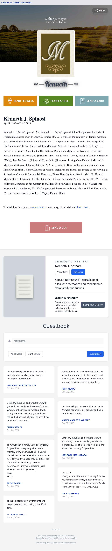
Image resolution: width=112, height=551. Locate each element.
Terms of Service (64, 538)
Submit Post (95, 353)
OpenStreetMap (59, 542)
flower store (82, 207)
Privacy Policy (47, 538)
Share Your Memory (93, 304)
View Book (62, 272)
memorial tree (38, 207)
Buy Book (78, 272)
